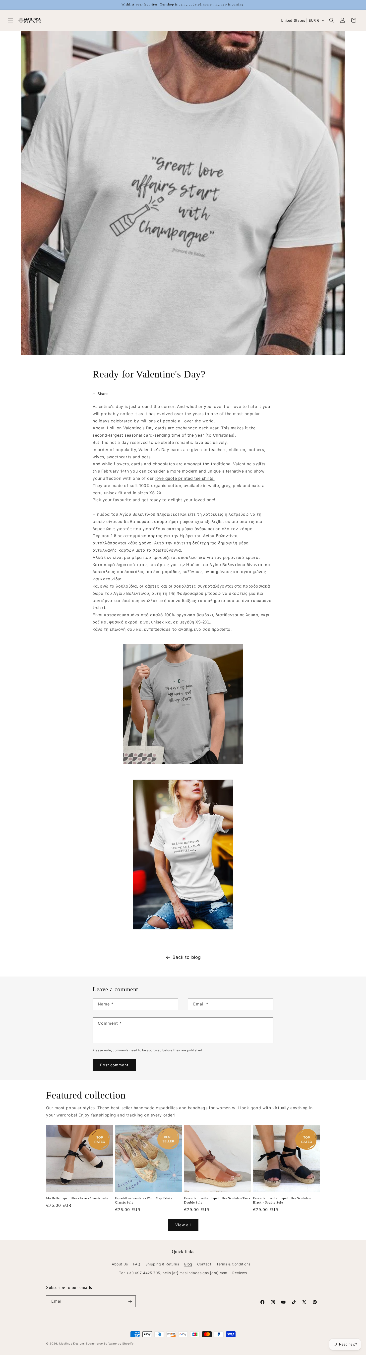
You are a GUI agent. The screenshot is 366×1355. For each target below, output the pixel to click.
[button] (10, 20)
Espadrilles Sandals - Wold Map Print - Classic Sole (144, 1200)
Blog (188, 1264)
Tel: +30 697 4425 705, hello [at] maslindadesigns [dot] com (173, 1273)
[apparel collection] (183, 854)
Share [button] (103, 394)
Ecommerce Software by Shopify (110, 1343)
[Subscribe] (129, 1301)
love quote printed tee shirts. (185, 478)
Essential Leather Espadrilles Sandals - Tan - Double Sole (217, 1200)
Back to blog (187, 957)
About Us (120, 1264)
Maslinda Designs (72, 1343)
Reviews (239, 1273)
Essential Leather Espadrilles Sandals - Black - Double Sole (281, 1200)
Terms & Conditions (233, 1264)
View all (183, 1225)
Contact (204, 1264)
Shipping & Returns (162, 1264)
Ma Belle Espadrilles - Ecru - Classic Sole (77, 1198)
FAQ (136, 1264)
